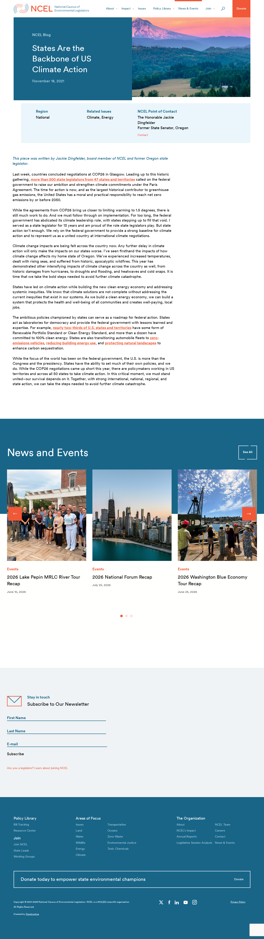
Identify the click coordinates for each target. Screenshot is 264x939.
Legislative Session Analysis (194, 842)
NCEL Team (222, 824)
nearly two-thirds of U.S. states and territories (92, 328)
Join (208, 8)
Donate (241, 8)
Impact (126, 8)
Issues (142, 8)
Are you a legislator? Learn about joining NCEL (37, 768)
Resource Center (25, 830)
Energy (80, 848)
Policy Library (162, 8)
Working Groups (24, 856)
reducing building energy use (71, 343)
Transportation (116, 824)
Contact (143, 135)
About (110, 8)
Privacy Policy (238, 902)
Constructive (32, 914)
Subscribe (15, 754)
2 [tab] (126, 616)
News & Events (188, 8)
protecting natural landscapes (130, 343)
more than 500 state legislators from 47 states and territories (83, 179)
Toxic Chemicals (117, 848)
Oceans (112, 830)
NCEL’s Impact (186, 830)
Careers (220, 830)
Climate (81, 854)
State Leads (21, 850)
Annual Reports (187, 836)
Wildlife (80, 842)
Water (80, 836)
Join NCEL (21, 844)
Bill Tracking (21, 824)
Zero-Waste (115, 836)
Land (79, 830)
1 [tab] (121, 616)
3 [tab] (131, 616)
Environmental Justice (121, 842)
